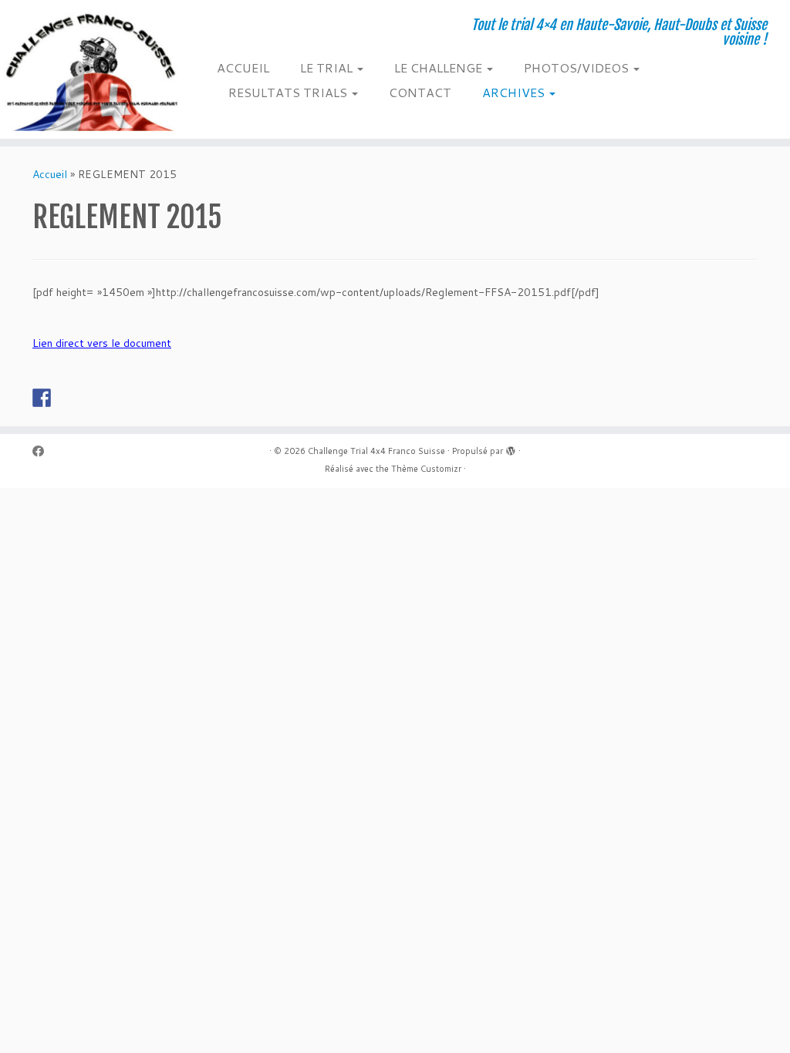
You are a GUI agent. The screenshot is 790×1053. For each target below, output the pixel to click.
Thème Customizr (426, 469)
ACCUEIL (243, 67)
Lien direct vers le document (101, 343)
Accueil (49, 174)
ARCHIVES (515, 92)
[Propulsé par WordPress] (510, 447)
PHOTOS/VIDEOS (578, 67)
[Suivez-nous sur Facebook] (43, 451)
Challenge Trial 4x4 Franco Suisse (376, 451)
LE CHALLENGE (439, 67)
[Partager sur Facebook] (41, 398)
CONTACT (420, 92)
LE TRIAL (328, 67)
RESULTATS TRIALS (289, 92)
